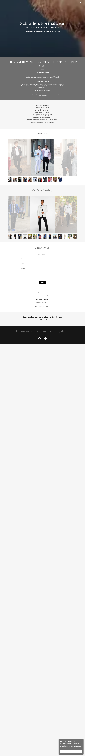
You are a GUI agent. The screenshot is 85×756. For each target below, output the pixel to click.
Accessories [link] (10, 2)
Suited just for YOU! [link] (26, 2)
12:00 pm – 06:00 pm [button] (44, 306)
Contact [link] (17, 2)
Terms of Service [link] (52, 286)
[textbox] (42, 258)
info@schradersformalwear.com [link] (42, 302)
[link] (39, 339)
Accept (71, 751)
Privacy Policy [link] (46, 286)
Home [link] (4, 2)
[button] (81, 2)
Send (42, 282)
